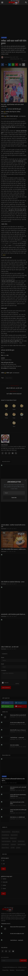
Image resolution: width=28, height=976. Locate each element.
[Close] (25, 481)
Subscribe (14, 497)
